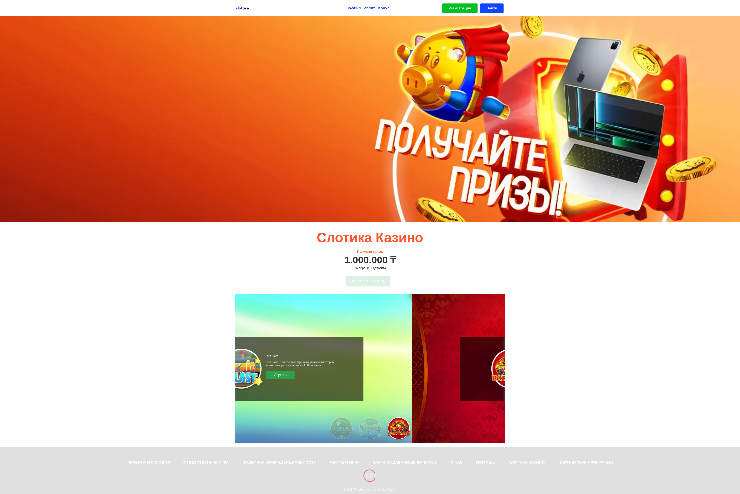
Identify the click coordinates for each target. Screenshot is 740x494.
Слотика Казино (527, 462)
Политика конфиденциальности (279, 462)
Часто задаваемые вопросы (405, 462)
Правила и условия (148, 462)
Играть (373, 376)
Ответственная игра (206, 462)
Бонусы (385, 8)
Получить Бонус (368, 281)
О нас (456, 462)
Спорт (369, 8)
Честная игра (344, 462)
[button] (239, 368)
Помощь (485, 462)
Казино (354, 8)
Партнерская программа (585, 462)
